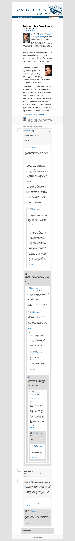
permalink (42, 114)
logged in (27, 531)
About (21, 17)
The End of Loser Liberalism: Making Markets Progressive (39, 515)
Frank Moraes (32, 30)
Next (58, 20)
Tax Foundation (40, 54)
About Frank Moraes (33, 122)
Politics (30, 114)
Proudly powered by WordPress (37, 537)
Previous (17, 20)
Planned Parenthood (43, 102)
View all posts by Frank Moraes (33, 123)
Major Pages (25, 17)
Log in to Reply (26, 142)
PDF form (34, 516)
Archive (17, 17)
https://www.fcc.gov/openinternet (34, 336)
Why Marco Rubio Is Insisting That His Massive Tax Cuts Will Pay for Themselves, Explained (41, 35)
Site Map (30, 17)
